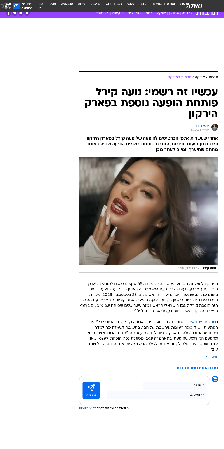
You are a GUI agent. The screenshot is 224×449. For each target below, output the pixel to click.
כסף (119, 4)
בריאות (95, 4)
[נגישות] (6, 6)
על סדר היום (135, 13)
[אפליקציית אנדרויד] (27, 13)
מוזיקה (161, 13)
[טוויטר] (15, 13)
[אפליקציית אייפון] (21, 13)
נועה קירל (211, 357)
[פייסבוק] (8, 13)
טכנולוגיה (67, 4)
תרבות (143, 4)
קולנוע (150, 13)
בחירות (157, 4)
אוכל (109, 4)
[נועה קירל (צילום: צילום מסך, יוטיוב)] (148, 215)
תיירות (82, 4)
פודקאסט (118, 13)
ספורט (171, 4)
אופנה (52, 4)
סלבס (130, 4)
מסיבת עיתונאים (202, 322)
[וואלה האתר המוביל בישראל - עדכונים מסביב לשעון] (194, 6)
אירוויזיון (174, 13)
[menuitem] (168, 6)
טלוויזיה (187, 13)
